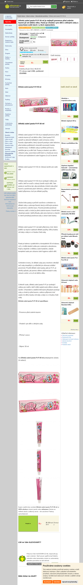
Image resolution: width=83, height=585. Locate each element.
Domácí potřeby (9, 37)
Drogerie (7, 53)
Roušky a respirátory (8, 109)
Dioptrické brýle (9, 137)
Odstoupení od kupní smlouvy (70, 339)
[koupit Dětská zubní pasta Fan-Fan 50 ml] (70, 266)
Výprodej (8, 22)
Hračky (7, 68)
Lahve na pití (9, 139)
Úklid (6, 92)
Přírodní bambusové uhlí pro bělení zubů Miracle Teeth (69, 236)
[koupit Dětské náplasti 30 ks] (70, 129)
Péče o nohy (8, 143)
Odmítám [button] (57, 582)
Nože (6, 88)
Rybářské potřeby (8, 115)
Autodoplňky (8, 29)
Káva (6, 71)
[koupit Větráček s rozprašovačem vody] (70, 107)
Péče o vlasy (9, 141)
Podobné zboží (66, 344)
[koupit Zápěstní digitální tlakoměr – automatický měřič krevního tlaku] (70, 175)
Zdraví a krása (30, 16)
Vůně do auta (10, 206)
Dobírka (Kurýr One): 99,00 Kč (30, 69)
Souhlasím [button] (47, 582)
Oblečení (7, 96)
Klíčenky (7, 79)
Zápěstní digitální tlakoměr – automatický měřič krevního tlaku (69, 168)
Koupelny (8, 75)
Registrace (67, 1)
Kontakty (64, 343)
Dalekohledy (8, 33)
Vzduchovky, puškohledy (9, 124)
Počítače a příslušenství (9, 104)
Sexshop (7, 149)
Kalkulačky (10, 208)
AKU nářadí (8, 25)
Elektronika (8, 46)
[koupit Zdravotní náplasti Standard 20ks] (70, 311)
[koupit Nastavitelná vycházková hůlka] (70, 198)
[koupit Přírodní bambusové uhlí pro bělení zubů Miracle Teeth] (70, 244)
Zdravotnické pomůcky (41, 16)
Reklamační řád (66, 337)
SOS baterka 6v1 (10, 204)
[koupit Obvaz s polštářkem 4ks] (70, 151)
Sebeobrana (8, 147)
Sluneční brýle (9, 145)
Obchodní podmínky (67, 335)
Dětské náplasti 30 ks (68, 121)
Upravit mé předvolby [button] (69, 582)
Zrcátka (7, 159)
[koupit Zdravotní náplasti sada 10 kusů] (70, 288)
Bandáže (7, 135)
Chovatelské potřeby (8, 63)
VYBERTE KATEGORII (8, 17)
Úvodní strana (9, 1)
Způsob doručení (67, 341)
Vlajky (7, 119)
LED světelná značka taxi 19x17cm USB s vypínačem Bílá (10, 195)
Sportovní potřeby (10, 151)
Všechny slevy (74, 329)
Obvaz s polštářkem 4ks (69, 143)
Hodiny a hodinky (7, 58)
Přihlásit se (75, 1)
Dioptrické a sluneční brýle (9, 41)
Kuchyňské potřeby (8, 83)
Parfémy (7, 99)
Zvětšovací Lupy (10, 157)
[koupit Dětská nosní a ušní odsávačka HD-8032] (70, 220)
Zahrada (7, 128)
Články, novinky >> (11, 211)
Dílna (6, 49)
